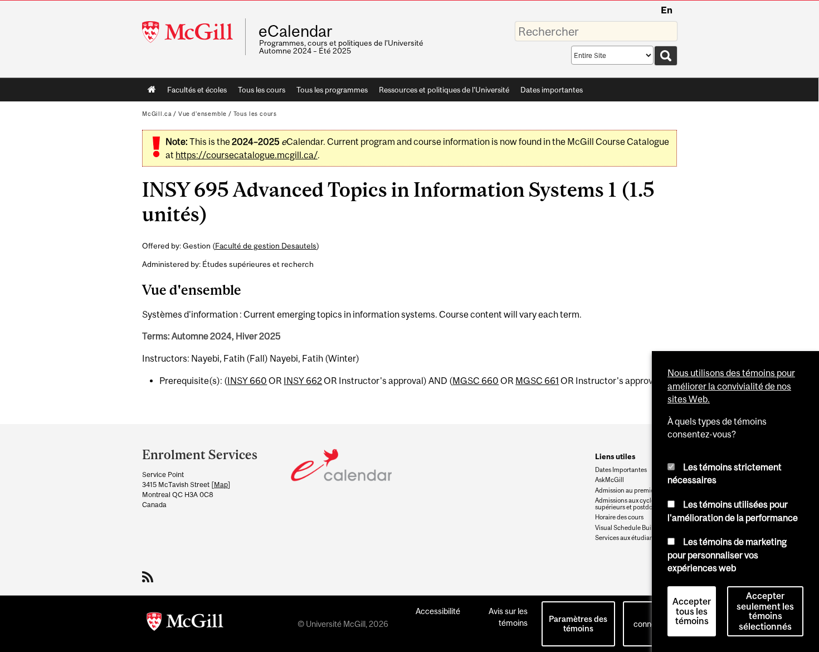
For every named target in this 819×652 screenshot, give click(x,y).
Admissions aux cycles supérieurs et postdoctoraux (634, 503)
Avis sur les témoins (508, 616)
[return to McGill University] (185, 624)
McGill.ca (157, 113)
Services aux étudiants (627, 537)
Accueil (152, 89)
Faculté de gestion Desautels (265, 245)
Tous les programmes (332, 89)
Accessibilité (438, 611)
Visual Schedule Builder (628, 527)
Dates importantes (551, 89)
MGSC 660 (475, 381)
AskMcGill (609, 479)
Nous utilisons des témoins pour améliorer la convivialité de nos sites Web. (731, 386)
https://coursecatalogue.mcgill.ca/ (247, 155)
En (666, 10)
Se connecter (651, 618)
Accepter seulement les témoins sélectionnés (765, 611)
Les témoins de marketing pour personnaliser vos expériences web (727, 555)
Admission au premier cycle (633, 490)
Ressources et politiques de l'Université (444, 89)
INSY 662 (303, 381)
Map (221, 484)
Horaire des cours (619, 517)
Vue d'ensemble (202, 113)
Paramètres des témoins (578, 623)
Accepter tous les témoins (691, 611)
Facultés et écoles (194, 92)
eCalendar (295, 31)
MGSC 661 (537, 381)
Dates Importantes (621, 469)
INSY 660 (247, 381)
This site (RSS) (149, 576)
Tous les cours (261, 89)
